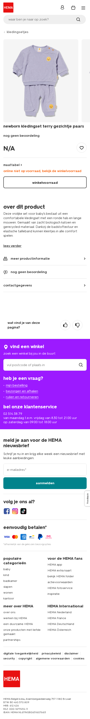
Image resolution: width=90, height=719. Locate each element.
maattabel (11, 165)
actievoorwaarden (60, 582)
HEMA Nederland (60, 612)
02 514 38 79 (12, 414)
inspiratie (54, 594)
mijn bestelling (16, 385)
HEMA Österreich (59, 630)
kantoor (8, 598)
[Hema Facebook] (7, 511)
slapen (7, 587)
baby (6, 569)
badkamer (10, 581)
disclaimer (71, 653)
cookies (78, 658)
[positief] (65, 325)
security (9, 658)
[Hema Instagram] (15, 511)
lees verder (12, 246)
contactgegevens (17, 285)
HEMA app (55, 564)
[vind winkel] (80, 365)
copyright (25, 658)
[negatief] (77, 325)
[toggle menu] (83, 8)
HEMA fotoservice (60, 588)
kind (6, 575)
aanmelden (45, 483)
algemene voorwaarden (53, 658)
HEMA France (57, 618)
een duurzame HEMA (18, 624)
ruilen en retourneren (22, 397)
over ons (9, 612)
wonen (8, 592)
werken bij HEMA (15, 618)
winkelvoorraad (45, 183)
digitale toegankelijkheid (20, 653)
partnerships (11, 640)
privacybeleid (51, 653)
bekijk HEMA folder (61, 576)
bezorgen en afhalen (22, 391)
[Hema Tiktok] (23, 511)
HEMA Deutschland (61, 624)
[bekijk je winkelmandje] (73, 8)
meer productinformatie (30, 259)
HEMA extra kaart (59, 570)
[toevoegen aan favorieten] (82, 148)
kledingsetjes (17, 32)
